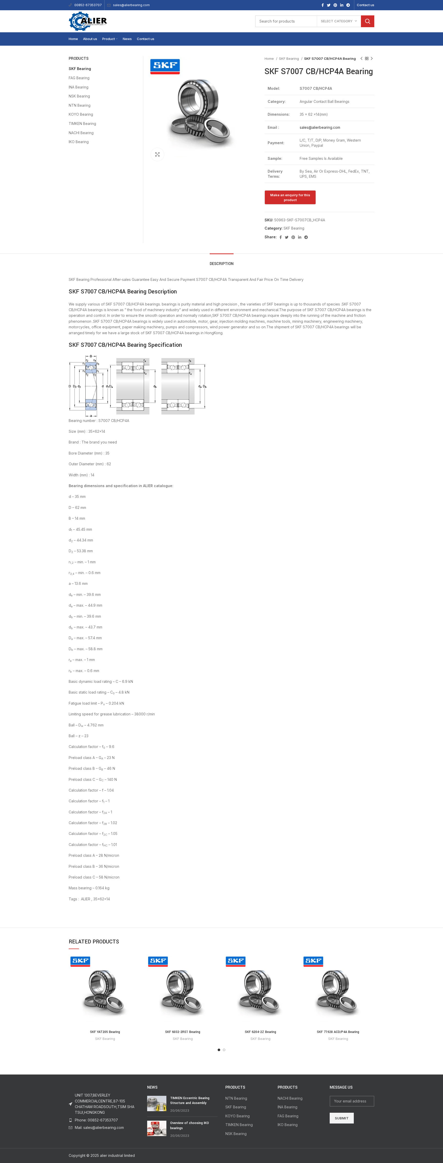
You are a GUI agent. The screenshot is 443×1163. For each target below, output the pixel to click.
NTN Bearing (79, 105)
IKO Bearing (79, 142)
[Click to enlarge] (157, 154)
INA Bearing (78, 87)
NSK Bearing (79, 96)
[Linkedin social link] (342, 5)
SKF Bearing (289, 58)
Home (270, 58)
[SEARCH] (367, 21)
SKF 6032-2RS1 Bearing (182, 1032)
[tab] (222, 261)
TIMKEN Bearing (82, 123)
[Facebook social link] (322, 5)
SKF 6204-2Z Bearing (260, 1032)
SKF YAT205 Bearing (105, 1032)
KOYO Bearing (81, 114)
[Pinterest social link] (335, 5)
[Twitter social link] (328, 5)
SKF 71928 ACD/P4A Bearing (338, 1032)
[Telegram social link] (348, 5)
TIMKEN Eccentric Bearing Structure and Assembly (189, 1101)
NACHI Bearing (81, 133)
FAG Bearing (79, 78)
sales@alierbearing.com (131, 5)
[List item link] (104, 1120)
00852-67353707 (88, 5)
